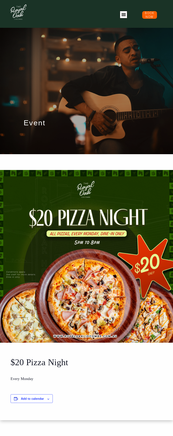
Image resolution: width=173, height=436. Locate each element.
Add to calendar (32, 398)
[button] (123, 14)
